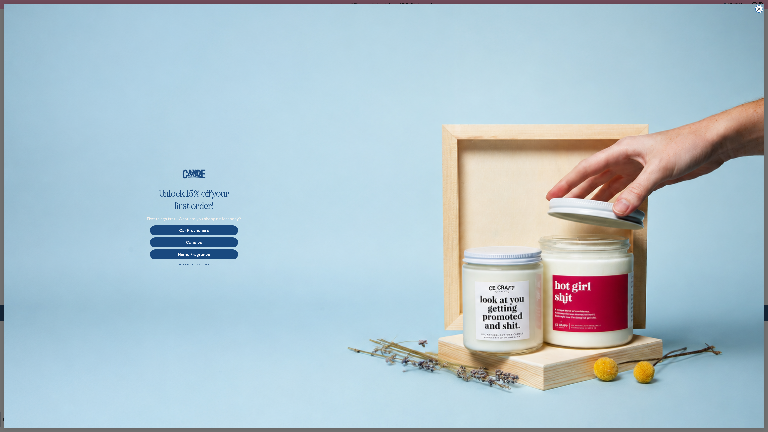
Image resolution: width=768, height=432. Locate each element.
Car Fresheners (194, 230)
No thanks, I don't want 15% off (194, 264)
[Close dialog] (758, 9)
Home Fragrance (194, 254)
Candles (194, 242)
